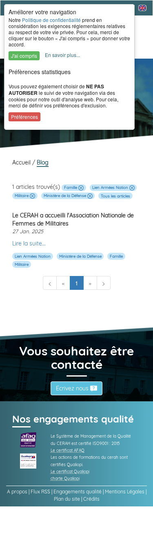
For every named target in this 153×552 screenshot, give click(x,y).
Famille (71, 187)
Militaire (22, 195)
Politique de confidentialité (51, 19)
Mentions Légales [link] (124, 491)
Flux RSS (40, 491)
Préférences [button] (24, 116)
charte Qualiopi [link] (65, 478)
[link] (28, 439)
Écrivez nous (73, 388)
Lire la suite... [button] (29, 243)
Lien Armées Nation (110, 187)
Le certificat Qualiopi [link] (70, 471)
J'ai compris (24, 55)
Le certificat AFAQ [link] (67, 450)
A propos (17, 491)
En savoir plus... (62, 54)
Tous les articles (115, 195)
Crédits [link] (91, 499)
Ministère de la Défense (65, 195)
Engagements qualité (77, 491)
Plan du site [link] (67, 499)
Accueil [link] (22, 162)
